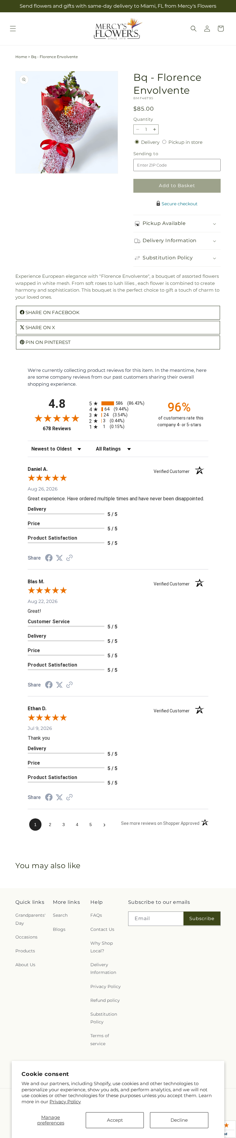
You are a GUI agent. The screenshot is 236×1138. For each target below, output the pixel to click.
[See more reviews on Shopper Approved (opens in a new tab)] (69, 558)
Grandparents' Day (30, 919)
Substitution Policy (103, 1018)
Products (25, 951)
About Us (25, 964)
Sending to (155, 154)
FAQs (96, 915)
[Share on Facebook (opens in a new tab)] (49, 558)
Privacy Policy (65, 1102)
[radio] (118, 403)
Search (60, 915)
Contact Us (102, 929)
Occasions (26, 937)
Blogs (59, 929)
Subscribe (201, 918)
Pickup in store (185, 142)
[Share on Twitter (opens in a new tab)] (59, 558)
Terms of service (99, 1039)
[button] (13, 28)
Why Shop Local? (101, 947)
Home (21, 56)
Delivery (151, 142)
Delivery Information (103, 968)
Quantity (143, 119)
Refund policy (105, 1000)
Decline (179, 1120)
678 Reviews (64, 428)
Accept (115, 1120)
